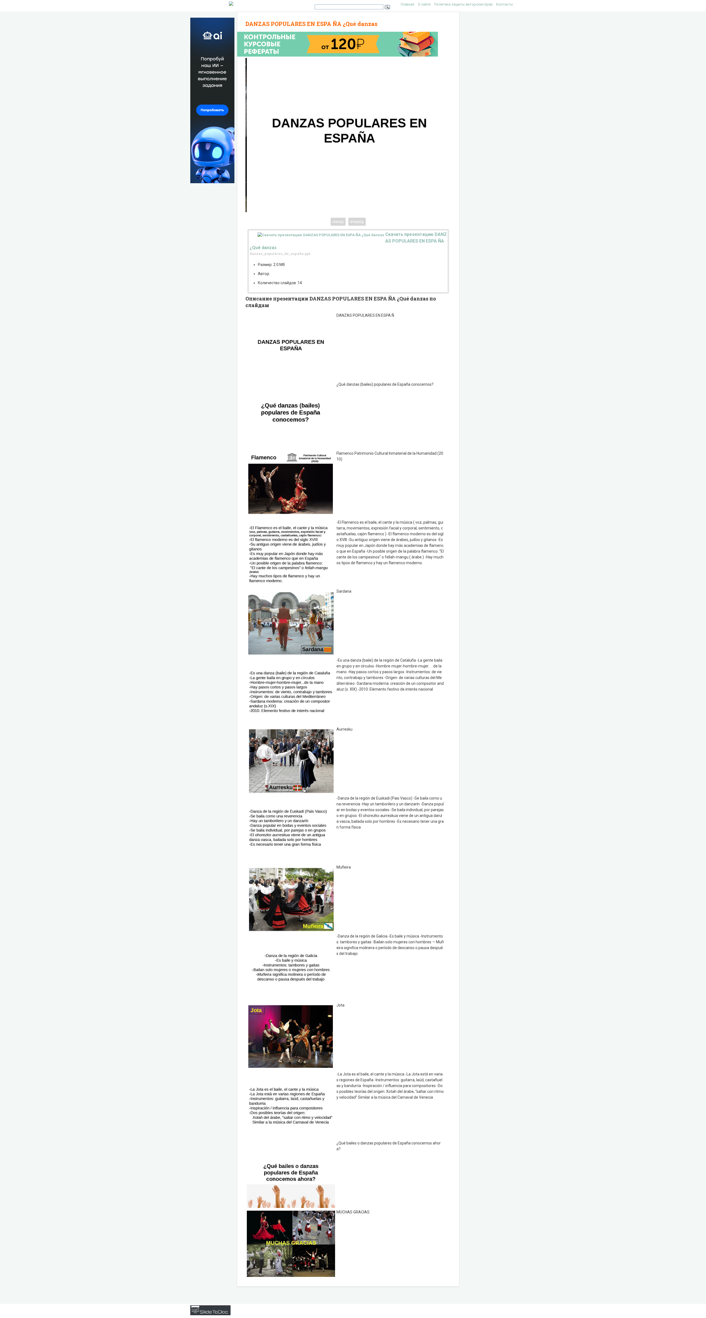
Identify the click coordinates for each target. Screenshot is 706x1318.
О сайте (424, 4)
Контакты (504, 4)
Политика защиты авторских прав (463, 4)
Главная (407, 4)
